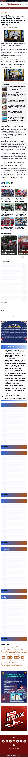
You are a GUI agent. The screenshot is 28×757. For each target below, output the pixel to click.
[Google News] (17, 741)
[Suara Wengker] (14, 4)
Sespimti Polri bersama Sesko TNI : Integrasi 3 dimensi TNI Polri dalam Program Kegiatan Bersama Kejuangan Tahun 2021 (15, 372)
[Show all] (25, 405)
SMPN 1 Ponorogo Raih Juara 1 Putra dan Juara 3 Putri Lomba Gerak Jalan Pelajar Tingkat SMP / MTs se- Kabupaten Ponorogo (15, 367)
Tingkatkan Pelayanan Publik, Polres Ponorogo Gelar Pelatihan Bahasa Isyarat (14, 392)
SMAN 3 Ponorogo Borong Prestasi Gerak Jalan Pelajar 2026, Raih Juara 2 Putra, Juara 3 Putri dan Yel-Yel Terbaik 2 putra (15, 387)
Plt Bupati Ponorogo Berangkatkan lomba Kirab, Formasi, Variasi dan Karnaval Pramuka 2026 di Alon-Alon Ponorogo (8, 252)
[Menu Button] (1, 4)
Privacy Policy (16, 748)
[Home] (2, 12)
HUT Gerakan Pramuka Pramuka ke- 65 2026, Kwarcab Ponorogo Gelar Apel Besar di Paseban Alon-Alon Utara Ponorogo (7, 229)
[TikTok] (21, 741)
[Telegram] (7, 183)
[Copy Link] (12, 183)
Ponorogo (8, 8)
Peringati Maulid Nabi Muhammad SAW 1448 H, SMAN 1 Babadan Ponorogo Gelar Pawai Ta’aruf (21, 214)
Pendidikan (20, 8)
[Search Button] (26, 4)
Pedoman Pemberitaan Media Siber (13, 751)
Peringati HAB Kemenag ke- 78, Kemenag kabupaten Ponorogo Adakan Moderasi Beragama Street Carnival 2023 (16, 107)
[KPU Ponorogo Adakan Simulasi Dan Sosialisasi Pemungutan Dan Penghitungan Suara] (4, 94)
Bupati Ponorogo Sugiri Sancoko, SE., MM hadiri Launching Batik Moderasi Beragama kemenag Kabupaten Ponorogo (17, 100)
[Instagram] (10, 741)
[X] (4, 183)
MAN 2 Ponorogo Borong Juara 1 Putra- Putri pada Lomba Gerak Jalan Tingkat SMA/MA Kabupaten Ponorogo (7, 200)
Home (2, 8)
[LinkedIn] (24, 741)
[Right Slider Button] (26, 8)
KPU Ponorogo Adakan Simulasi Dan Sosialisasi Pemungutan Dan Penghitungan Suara (17, 94)
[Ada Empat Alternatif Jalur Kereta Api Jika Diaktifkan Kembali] (4, 113)
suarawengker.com (16, 755)
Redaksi (10, 748)
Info (22, 751)
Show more (14, 306)
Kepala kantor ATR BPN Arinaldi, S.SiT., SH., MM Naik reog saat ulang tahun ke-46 (16, 88)
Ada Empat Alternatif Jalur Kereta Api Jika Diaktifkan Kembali (15, 113)
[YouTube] (14, 741)
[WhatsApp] (9, 183)
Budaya (14, 8)
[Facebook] (2, 183)
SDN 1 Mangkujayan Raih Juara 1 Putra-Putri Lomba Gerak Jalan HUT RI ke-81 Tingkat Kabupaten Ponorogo (20, 200)
